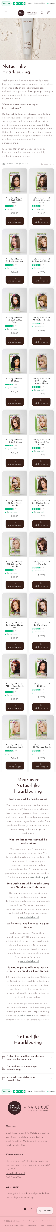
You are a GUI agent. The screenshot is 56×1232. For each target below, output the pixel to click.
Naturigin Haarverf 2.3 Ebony (41, 685)
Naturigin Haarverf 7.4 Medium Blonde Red (15, 625)
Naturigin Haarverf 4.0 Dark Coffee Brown (15, 200)
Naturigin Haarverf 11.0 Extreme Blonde (15, 746)
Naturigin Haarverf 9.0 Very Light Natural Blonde (41, 381)
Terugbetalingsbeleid (31, 1221)
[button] (6, 13)
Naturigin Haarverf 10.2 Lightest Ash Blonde (41, 442)
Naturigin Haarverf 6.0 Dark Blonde (15, 441)
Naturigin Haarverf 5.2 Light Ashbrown (15, 260)
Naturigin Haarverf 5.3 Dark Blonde (41, 624)
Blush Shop (15, 1221)
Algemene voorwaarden (14, 1225)
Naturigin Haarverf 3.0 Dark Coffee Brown (15, 320)
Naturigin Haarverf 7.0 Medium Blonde (41, 319)
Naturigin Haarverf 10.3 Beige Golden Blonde (15, 503)
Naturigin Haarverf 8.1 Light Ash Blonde (41, 260)
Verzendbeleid (31, 1225)
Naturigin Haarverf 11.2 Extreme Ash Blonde (15, 564)
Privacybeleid (47, 1221)
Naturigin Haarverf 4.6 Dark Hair (41, 563)
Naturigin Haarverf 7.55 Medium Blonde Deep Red (15, 686)
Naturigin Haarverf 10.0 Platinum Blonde (41, 746)
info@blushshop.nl (15, 1173)
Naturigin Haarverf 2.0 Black (15, 380)
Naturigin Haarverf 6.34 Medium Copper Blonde (41, 503)
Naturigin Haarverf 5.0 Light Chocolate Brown (41, 200)
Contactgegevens (47, 1225)
